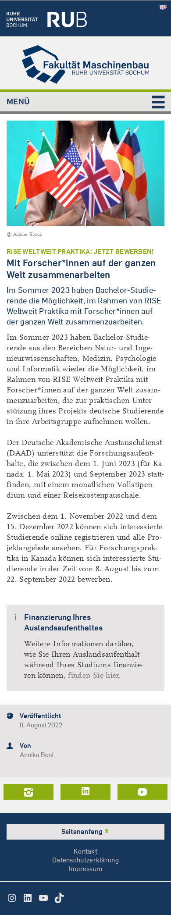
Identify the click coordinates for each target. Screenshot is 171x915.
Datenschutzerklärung (85, 860)
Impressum (86, 869)
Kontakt (85, 851)
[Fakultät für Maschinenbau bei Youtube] (142, 792)
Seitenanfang (82, 831)
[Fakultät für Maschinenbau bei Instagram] (28, 792)
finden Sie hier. (94, 675)
